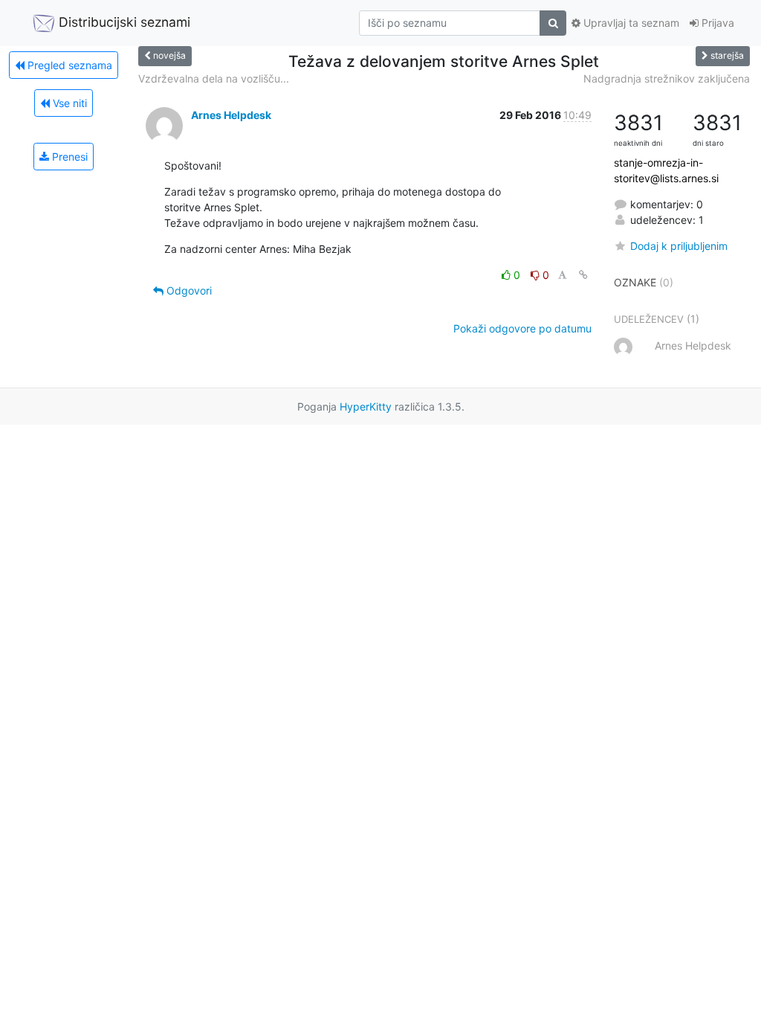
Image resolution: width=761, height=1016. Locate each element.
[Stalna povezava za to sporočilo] (583, 275)
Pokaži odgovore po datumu (522, 328)
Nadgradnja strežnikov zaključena (666, 78)
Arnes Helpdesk (231, 115)
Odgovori (187, 290)
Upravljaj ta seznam (629, 22)
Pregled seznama (68, 65)
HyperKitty (366, 406)
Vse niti (68, 103)
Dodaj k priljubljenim (679, 245)
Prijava (716, 22)
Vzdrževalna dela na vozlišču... (213, 78)
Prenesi (68, 156)
